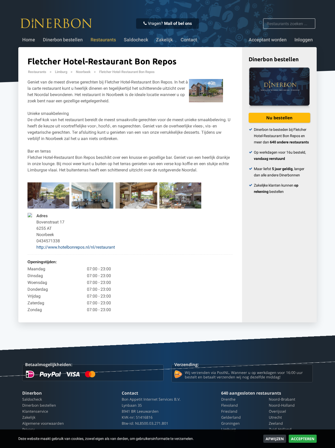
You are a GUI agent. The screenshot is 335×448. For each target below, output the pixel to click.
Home (28, 39)
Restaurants (37, 72)
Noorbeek (83, 72)
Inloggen (303, 39)
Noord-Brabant (282, 399)
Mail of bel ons (178, 23)
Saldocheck (136, 39)
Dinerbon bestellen (63, 39)
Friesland (229, 411)
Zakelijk (164, 39)
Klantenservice (35, 411)
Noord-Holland (282, 405)
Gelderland (231, 417)
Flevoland (229, 405)
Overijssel (277, 411)
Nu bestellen (279, 118)
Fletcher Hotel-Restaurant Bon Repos (127, 72)
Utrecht (275, 417)
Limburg (61, 72)
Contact (189, 39)
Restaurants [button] (103, 39)
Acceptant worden (268, 39)
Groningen (230, 423)
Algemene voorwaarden (43, 423)
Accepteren (302, 438)
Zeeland (276, 423)
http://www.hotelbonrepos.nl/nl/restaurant (75, 247)
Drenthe (228, 399)
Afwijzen (275, 438)
